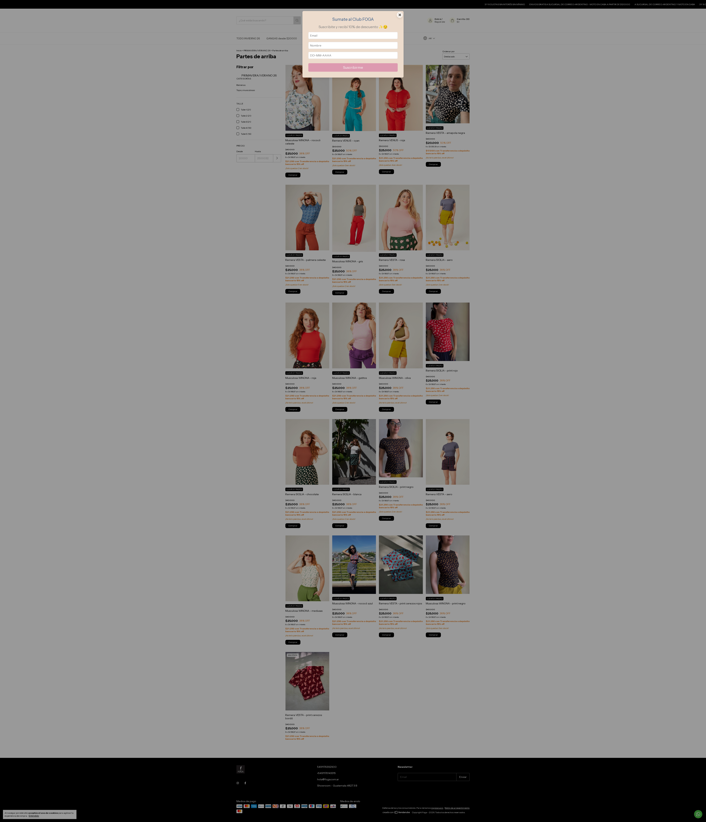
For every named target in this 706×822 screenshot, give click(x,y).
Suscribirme (353, 67)
